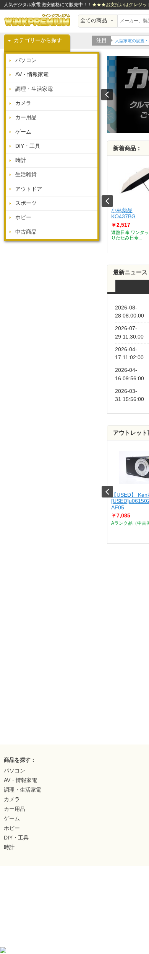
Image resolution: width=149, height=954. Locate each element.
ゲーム (23, 132)
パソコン (26, 60)
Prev (107, 201)
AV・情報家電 (32, 74)
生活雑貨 (26, 174)
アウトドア (28, 189)
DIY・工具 (27, 146)
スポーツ (26, 203)
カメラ (23, 103)
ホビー (23, 217)
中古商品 (26, 232)
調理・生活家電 (34, 89)
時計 (20, 160)
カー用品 (26, 117)
